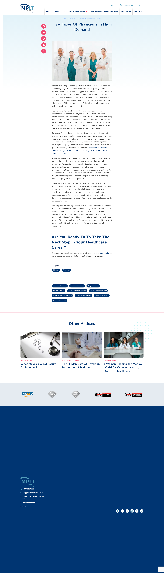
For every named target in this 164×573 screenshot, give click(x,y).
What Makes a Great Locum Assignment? (38, 365)
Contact (141, 5)
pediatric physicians (102, 295)
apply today (105, 253)
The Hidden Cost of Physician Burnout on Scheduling (81, 365)
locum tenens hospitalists (77, 291)
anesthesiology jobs (60, 286)
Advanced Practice (67, 360)
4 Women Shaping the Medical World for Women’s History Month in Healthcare (123, 367)
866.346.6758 (128, 5)
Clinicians (56, 270)
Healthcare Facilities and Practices (104, 11)
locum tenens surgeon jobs (62, 295)
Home (65, 19)
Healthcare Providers (77, 11)
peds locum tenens (59, 300)
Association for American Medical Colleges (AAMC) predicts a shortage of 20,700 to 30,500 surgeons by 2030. (80, 150)
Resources (138, 11)
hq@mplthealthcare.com (33, 493)
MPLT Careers (126, 11)
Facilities (29, 360)
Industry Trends (58, 291)
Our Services (57, 11)
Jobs (47, 11)
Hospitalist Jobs (93, 286)
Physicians (66, 270)
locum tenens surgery (83, 295)
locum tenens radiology (98, 291)
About (113, 5)
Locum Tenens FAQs (28, 503)
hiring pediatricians (77, 286)
